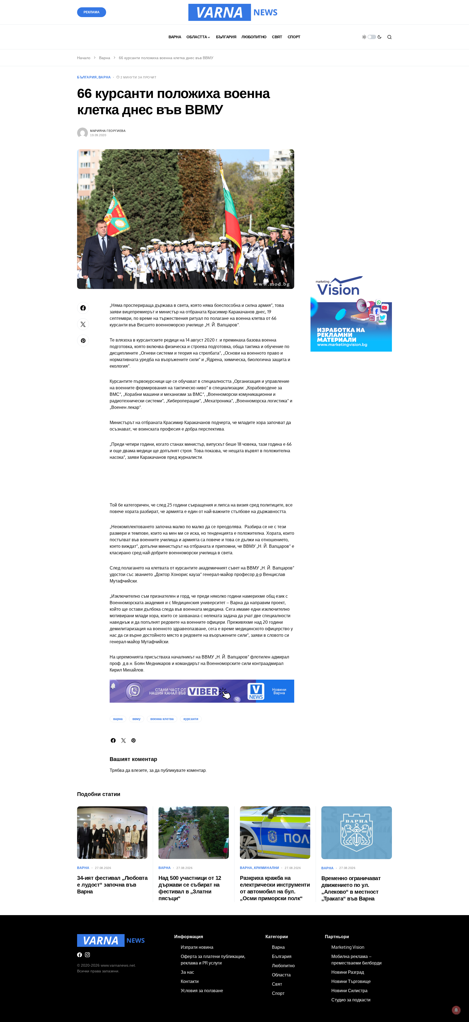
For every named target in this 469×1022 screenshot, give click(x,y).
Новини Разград (347, 972)
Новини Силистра (349, 990)
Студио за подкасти (350, 999)
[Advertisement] (351, 175)
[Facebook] (79, 954)
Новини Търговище (351, 981)
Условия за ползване (202, 990)
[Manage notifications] (456, 1010)
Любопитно (283, 965)
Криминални (266, 868)
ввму (136, 719)
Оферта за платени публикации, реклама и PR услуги (213, 960)
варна (118, 719)
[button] (372, 37)
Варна (104, 58)
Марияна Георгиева (107, 130)
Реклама (92, 12)
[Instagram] (87, 954)
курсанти (190, 719)
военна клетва (162, 719)
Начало (83, 58)
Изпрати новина (197, 947)
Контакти (190, 981)
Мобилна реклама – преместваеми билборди (356, 960)
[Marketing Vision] (351, 310)
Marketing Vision (347, 947)
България (87, 77)
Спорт (278, 993)
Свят (277, 984)
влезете (139, 770)
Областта (281, 975)
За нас (187, 972)
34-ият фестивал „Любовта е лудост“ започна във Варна (112, 884)
